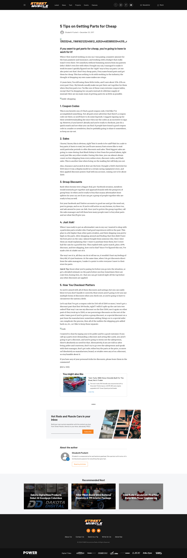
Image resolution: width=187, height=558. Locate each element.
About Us (68, 537)
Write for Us (106, 537)
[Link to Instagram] (121, 5)
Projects (78, 5)
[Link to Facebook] (126, 5)
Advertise (118, 537)
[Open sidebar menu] (24, 5)
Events (86, 5)
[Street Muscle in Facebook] (93, 530)
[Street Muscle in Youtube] (99, 530)
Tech (70, 5)
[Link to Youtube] (131, 5)
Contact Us (80, 537)
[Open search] (115, 5)
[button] (93, 98)
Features (94, 5)
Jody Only (91, 392)
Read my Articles (80, 464)
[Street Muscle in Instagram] (88, 530)
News (64, 5)
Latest (57, 5)
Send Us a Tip (93, 537)
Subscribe (87, 432)
